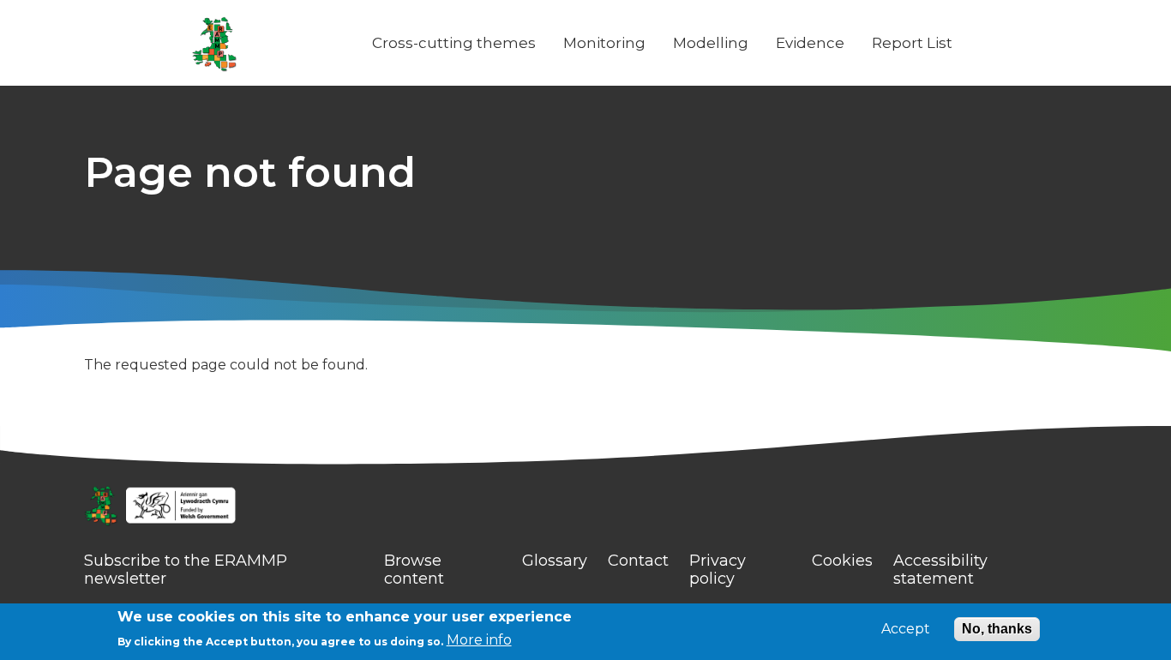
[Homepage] (585, 507)
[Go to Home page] (214, 43)
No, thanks (997, 628)
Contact (638, 560)
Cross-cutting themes (454, 42)
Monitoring (604, 42)
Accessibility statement (940, 569)
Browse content (414, 569)
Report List (912, 42)
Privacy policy (717, 569)
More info (479, 640)
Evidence (810, 42)
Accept (905, 629)
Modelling (710, 42)
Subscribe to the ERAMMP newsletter (185, 569)
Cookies (842, 560)
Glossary (554, 560)
